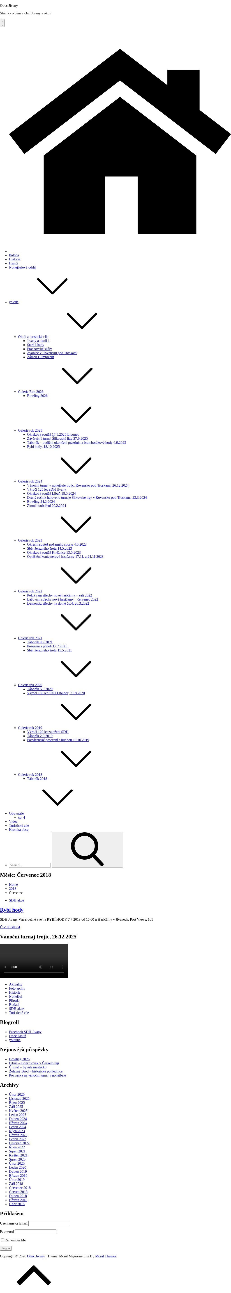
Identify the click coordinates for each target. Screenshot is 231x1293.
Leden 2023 (17, 1139)
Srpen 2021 (17, 1151)
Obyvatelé (16, 813)
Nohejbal (15, 996)
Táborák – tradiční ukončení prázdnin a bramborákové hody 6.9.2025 (76, 442)
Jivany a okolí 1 (38, 341)
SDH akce (16, 900)
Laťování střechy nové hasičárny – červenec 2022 (62, 599)
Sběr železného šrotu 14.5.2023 (49, 548)
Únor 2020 (17, 1163)
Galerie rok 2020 (30, 685)
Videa (13, 821)
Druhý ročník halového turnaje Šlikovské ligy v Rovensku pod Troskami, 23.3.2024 (87, 497)
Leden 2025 (17, 1115)
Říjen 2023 (17, 1131)
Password (7, 1232)
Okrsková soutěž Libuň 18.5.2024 (51, 493)
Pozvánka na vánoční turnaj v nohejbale (37, 1075)
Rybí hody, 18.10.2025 (43, 446)
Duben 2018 (18, 1196)
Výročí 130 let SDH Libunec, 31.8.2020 (56, 693)
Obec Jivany (9, 5)
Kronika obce (18, 829)
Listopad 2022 (19, 1143)
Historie (14, 259)
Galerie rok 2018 (30, 774)
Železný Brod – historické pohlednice (35, 1071)
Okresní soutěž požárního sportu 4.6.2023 (57, 544)
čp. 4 (21, 817)
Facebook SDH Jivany (25, 1032)
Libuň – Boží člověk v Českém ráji (34, 1063)
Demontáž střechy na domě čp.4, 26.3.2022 (58, 603)
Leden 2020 (17, 1167)
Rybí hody (11, 910)
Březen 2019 (18, 1175)
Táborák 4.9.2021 (40, 642)
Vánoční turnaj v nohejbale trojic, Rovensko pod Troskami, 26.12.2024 (78, 485)
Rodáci (14, 1004)
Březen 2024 (18, 1123)
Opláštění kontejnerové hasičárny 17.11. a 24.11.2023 (65, 556)
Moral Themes (105, 1256)
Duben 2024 (18, 1119)
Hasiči (13, 263)
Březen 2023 (18, 1135)
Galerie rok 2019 (30, 728)
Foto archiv (17, 988)
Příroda (14, 1000)
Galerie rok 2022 (30, 591)
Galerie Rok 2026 (31, 392)
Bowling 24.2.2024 (41, 501)
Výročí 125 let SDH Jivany (46, 489)
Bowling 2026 (37, 396)
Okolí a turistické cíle (33, 337)
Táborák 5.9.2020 (40, 689)
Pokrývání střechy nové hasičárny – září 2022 (59, 595)
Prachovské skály (39, 349)
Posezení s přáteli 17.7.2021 (47, 646)
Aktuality (15, 984)
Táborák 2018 (37, 779)
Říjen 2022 (17, 1147)
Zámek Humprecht (40, 357)
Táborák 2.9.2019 (40, 736)
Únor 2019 (17, 1179)
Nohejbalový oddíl (22, 267)
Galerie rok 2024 (30, 481)
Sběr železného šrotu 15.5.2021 (49, 650)
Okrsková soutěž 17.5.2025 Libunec (53, 434)
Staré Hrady (35, 345)
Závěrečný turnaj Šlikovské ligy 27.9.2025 (57, 438)
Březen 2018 (18, 1200)
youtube (15, 1040)
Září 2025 (16, 1107)
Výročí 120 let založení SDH (48, 732)
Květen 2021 (18, 1155)
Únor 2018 (17, 1204)
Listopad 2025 (19, 1098)
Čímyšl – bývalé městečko (27, 1067)
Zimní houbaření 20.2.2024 (46, 506)
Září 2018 (16, 1184)
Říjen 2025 (17, 1102)
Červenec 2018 (20, 1188)
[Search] (87, 849)
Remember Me (15, 1240)
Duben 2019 (18, 1171)
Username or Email (14, 1223)
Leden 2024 (17, 1127)
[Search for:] (30, 865)
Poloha (14, 255)
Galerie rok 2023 (30, 540)
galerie (13, 302)
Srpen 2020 (17, 1159)
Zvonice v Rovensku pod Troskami (52, 353)
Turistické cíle (19, 825)
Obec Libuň (17, 1036)
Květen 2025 (18, 1111)
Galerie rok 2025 (30, 430)
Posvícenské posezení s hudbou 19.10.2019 (58, 740)
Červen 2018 (18, 1192)
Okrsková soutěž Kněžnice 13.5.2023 (54, 552)
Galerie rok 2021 (30, 638)
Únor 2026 (17, 1094)
